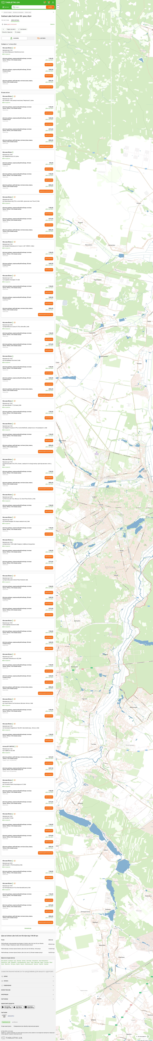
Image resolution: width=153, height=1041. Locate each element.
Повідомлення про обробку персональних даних (26, 1026)
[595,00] (116, 577)
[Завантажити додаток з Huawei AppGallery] (29, 1007)
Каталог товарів (7, 12)
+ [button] (57, 5)
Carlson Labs (28, 12)
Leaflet (138, 1040)
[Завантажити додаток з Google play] (6, 1007)
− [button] (57, 8)
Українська (5, 1022)
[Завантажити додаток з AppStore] (18, 1007)
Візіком (150, 1040)
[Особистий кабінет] (53, 2)
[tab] (15, 20)
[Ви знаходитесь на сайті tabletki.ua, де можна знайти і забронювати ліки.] (10, 2)
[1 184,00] (100, 506)
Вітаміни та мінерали (18, 12)
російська (15, 1022)
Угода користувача (6, 1026)
